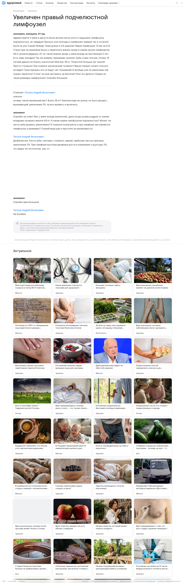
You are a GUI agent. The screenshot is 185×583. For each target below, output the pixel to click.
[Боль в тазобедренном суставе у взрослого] (113, 437)
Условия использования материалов (104, 581)
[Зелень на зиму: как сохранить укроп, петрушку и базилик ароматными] (113, 317)
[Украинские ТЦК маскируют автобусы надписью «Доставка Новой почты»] (153, 477)
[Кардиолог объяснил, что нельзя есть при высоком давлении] (32, 437)
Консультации (18, 11)
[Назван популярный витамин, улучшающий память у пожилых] (113, 557)
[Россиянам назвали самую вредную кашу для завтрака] (72, 357)
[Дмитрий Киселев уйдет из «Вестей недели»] (113, 357)
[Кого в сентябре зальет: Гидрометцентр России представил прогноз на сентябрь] (32, 397)
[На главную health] (14, 3)
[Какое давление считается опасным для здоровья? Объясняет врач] (72, 277)
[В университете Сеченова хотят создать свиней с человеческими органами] (32, 477)
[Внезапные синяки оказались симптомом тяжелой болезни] (32, 357)
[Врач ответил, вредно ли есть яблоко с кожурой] (72, 517)
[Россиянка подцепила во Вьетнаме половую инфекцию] (113, 397)
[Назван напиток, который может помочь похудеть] (113, 517)
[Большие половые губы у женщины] (113, 277)
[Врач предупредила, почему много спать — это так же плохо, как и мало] (72, 397)
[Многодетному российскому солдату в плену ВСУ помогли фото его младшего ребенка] (32, 277)
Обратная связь (125, 581)
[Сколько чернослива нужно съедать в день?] (72, 477)
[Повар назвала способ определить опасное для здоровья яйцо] (153, 357)
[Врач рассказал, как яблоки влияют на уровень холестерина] (153, 277)
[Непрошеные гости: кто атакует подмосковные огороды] (153, 397)
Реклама (21, 581)
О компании (12, 581)
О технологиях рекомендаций (144, 581)
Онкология (32, 11)
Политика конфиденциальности (168, 581)
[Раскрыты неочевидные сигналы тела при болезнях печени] (72, 317)
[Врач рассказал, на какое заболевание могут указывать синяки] (153, 317)
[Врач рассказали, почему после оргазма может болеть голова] (32, 517)
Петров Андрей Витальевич (40, 92)
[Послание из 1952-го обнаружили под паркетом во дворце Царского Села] (32, 317)
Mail (4, 581)
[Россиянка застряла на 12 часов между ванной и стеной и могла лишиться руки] (153, 557)
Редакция (85, 581)
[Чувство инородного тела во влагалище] (113, 477)
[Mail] (4, 3)
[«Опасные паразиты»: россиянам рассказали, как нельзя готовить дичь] (72, 557)
